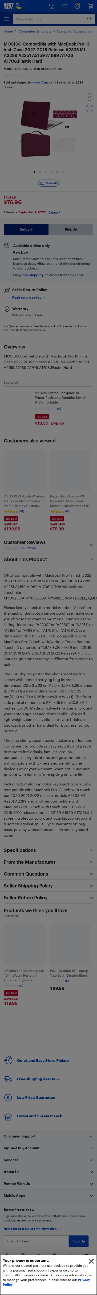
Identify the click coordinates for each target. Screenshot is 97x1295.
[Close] (91, 1261)
